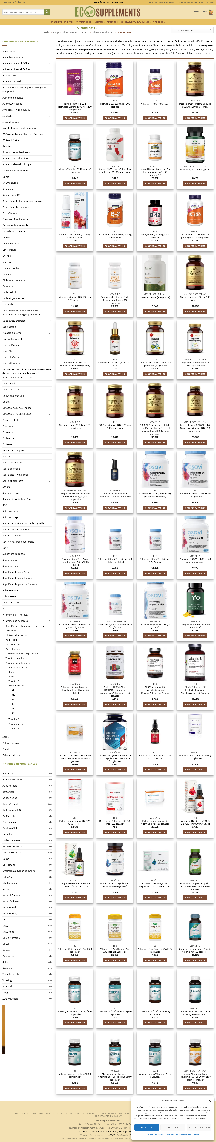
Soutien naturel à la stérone (18, 541)
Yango (5, 992)
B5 (12, 708)
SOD (4, 505)
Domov (6, 237)
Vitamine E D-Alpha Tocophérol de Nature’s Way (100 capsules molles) (195, 886)
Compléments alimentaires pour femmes (25, 626)
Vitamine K (13, 728)
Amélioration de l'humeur (16, 109)
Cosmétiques (9, 213)
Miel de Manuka (11, 345)
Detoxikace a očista (13, 231)
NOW (5, 925)
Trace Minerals (10, 974)
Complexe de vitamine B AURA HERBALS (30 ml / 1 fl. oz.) (75, 885)
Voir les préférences (199, 1127)
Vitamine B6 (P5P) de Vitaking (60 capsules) (115, 1013)
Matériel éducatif (12, 338)
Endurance (10, 630)
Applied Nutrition (12, 779)
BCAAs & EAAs (10, 140)
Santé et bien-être (62, 22)
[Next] (49, 1035)
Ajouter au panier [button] (75, 118)
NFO (4, 919)
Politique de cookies (155, 1134)
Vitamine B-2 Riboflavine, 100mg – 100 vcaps (115, 236)
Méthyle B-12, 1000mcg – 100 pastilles (115, 105)
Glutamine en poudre (14, 280)
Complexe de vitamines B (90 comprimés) (195, 626)
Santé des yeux (11, 468)
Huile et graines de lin (14, 298)
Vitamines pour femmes (17, 658)
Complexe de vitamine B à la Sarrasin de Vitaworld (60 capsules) (115, 300)
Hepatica (7, 834)
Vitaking (7, 980)
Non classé (8, 383)
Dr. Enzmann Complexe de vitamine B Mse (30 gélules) (155, 822)
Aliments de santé (12, 97)
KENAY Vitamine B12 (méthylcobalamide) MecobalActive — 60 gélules (155, 690)
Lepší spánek (9, 326)
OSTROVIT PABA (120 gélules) (155, 297)
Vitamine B (14, 685)
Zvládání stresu (11, 755)
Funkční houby (10, 268)
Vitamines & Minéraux (15, 614)
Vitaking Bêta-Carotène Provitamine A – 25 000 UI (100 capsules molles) (195, 1076)
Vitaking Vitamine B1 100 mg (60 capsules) (75, 171)
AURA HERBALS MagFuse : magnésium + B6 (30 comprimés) (155, 885)
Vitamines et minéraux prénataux (21, 653)
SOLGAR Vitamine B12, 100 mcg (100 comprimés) (115, 427)
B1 (12, 690)
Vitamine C (13, 719)
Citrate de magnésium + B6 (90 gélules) (155, 626)
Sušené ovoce (10, 590)
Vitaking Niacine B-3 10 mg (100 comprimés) (75, 1075)
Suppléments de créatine (16, 572)
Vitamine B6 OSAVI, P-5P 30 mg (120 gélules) (195, 495)
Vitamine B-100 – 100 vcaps (155, 103)
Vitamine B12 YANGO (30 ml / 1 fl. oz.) (115, 364)
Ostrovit (7, 949)
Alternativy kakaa (12, 103)
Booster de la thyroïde (15, 158)
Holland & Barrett (12, 840)
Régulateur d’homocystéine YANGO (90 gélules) (195, 364)
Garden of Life (10, 828)
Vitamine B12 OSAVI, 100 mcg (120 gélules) (155, 560)
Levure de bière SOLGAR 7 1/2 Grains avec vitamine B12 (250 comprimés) (195, 428)
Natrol (5, 889)
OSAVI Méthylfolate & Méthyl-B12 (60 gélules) (115, 626)
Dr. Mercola (8, 816)
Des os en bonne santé (15, 225)
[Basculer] (50, 63)
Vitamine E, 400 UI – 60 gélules (195, 169)
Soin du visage (10, 517)
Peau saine (8, 426)
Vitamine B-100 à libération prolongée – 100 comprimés (195, 236)
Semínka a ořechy (12, 493)
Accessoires (9, 51)
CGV (62, 1113)
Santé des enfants (12, 462)
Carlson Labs (9, 797)
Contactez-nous (206, 2)
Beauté (6, 146)
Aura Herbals (9, 785)
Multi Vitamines (11, 363)
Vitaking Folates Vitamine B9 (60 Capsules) (155, 1075)
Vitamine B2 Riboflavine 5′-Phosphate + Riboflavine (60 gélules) (75, 690)
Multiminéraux (12, 644)
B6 (12, 713)
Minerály (7, 351)
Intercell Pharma (12, 846)
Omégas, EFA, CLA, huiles (135, 22)
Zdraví (5, 736)
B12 (13, 694)
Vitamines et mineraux (89, 22)
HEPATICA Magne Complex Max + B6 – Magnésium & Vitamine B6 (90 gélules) (115, 758)
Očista (6, 401)
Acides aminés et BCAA (15, 63)
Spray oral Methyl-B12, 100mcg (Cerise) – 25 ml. (74, 236)
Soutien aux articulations (16, 529)
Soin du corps (10, 511)
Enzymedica (9, 822)
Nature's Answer (11, 901)
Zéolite (6, 749)
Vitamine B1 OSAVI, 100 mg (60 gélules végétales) (195, 560)
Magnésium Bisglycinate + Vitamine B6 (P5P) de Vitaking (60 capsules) (115, 1076)
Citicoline (7, 188)
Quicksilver (8, 956)
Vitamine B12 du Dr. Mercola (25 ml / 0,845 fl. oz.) (155, 757)
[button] (209, 1100)
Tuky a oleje (9, 596)
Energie (6, 255)
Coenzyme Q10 (11, 195)
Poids (46, 32)
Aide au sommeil (11, 81)
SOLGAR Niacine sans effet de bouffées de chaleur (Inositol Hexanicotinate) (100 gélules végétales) (155, 429)
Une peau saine (11, 602)
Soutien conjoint (11, 535)
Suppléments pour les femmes (19, 584)
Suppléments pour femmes (17, 578)
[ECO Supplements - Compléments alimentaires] (108, 12)
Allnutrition (8, 773)
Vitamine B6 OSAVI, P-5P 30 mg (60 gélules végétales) (155, 495)
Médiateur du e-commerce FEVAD (102, 1135)
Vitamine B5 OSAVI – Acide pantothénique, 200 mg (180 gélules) (75, 562)
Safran (6, 456)
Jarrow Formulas (12, 852)
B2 (12, 699)
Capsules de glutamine (15, 170)
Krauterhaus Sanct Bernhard (18, 870)
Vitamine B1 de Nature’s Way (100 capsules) (155, 950)
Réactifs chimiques (13, 450)
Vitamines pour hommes (17, 662)
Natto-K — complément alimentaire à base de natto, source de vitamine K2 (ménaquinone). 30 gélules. (26, 373)
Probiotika (8, 438)
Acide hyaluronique (13, 57)
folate (11, 676)
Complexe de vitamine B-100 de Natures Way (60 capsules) (195, 950)
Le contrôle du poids (13, 320)
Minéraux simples (14, 635)
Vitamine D (13, 723)
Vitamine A (13, 681)
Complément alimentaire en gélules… (23, 201)
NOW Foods (9, 931)
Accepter (147, 1127)
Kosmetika (8, 304)
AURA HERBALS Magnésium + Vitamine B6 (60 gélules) (115, 885)
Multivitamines (12, 649)
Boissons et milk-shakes (16, 152)
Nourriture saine (11, 389)
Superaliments (10, 559)
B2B (121, 1113)
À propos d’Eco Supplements (161, 2)
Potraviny (7, 432)
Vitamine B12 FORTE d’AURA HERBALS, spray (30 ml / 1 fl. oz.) (195, 822)
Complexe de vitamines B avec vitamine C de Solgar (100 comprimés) (75, 496)
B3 (12, 703)
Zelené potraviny (12, 742)
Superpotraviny (11, 566)
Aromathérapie (11, 122)
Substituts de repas (13, 553)
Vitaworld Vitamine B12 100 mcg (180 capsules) (75, 299)
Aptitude (112, 22)
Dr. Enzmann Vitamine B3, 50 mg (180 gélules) (195, 757)
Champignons (10, 182)
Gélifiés (6, 274)
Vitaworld (7, 986)
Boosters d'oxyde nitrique (17, 164)
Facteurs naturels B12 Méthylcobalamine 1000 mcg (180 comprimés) (75, 106)
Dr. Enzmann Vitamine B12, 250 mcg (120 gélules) (114, 822)
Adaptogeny (9, 75)
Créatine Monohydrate (15, 219)
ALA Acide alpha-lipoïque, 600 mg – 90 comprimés (24, 89)
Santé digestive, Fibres (15, 474)
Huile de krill (9, 292)
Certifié (6, 176)
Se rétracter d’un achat (108, 1116)
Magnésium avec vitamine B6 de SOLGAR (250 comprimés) (195, 105)
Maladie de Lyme (12, 332)
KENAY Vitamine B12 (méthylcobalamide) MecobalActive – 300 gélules (195, 690)
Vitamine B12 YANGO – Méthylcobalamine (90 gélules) (74, 364)
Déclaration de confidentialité (178, 1134)
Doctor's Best (10, 803)
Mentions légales (48, 1113)
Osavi (5, 943)
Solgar (5, 962)
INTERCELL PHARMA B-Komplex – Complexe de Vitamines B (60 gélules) (75, 758)
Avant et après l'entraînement (19, 128)
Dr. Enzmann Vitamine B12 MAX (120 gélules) (74, 822)
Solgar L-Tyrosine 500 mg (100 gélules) (195, 299)
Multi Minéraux (10, 357)
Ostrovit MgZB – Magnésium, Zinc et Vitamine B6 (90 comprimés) (114, 171)
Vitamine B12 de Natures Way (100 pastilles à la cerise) (115, 950)
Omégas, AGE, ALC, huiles (16, 407)
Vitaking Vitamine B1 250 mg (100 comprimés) (75, 1013)
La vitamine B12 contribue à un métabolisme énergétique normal (21, 312)
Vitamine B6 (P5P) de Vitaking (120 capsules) (155, 1013)
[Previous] (3, 1035)
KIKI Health (9, 864)
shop (56, 32)
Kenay (5, 858)
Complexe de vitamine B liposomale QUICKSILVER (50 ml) (115, 495)
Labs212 (7, 876)
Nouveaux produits (13, 395)
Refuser (172, 1127)
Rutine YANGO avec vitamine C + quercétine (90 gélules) (155, 364)
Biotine (12, 671)
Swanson (7, 968)
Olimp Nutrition (11, 937)
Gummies (7, 286)
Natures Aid (9, 907)
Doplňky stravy (10, 243)
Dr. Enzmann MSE (12, 810)
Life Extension (10, 883)
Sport (5, 547)
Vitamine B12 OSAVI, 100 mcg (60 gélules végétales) (115, 560)
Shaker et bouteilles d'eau (17, 499)
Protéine (7, 444)
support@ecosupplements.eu (123, 1131)
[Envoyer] (47, 12)
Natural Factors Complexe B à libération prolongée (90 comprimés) (155, 172)
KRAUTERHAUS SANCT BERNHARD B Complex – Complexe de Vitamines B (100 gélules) (115, 691)
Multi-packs (11, 639)
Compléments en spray (15, 207)
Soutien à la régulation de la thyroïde (23, 523)
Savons (6, 486)
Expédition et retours (187, 2)
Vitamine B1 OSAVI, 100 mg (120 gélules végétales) (75, 626)
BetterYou (8, 791)
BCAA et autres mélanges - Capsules (23, 134)
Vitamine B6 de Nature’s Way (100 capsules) (75, 950)
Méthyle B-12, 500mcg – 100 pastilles (155, 236)
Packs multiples (11, 419)
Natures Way (9, 913)
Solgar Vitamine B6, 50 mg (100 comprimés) (74, 427)
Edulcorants (9, 249)
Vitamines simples (103, 32)
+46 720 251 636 (91, 1131)
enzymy (6, 261)
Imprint (196, 1134)
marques (158, 22)
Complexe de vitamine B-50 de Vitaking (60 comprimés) (195, 1013)
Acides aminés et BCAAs (16, 69)
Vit (4, 608)
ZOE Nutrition (10, 998)
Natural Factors (11, 895)
